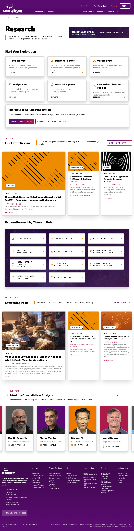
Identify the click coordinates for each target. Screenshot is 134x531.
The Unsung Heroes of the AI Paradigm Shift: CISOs (116, 337)
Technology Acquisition (53, 481)
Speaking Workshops (53, 485)
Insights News (123, 473)
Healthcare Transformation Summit (106, 482)
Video (120, 483)
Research (39, 11)
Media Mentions (11, 495)
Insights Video (71, 478)
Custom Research (55, 478)
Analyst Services (56, 11)
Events (100, 11)
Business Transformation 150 (90, 474)
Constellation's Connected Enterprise (105, 474)
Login (113, 6)
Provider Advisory (55, 476)
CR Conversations (72, 483)
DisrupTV (69, 473)
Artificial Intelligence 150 (90, 484)
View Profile (18, 445)
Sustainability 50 (89, 487)
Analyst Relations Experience (106, 487)
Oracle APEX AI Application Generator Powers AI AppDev (116, 179)
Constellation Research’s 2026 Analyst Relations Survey (81, 179)
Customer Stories (124, 476)
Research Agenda (37, 476)
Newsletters (122, 478)
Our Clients (9, 492)
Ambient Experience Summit (107, 491)
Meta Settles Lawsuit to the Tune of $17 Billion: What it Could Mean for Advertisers (33, 358)
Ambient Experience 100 (90, 480)
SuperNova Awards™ (90, 477)
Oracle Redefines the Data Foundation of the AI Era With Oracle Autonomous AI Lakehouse (33, 198)
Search (124, 11)
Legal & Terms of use (12, 504)
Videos (73, 11)
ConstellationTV (71, 476)
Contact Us (84, 6)
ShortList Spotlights (73, 480)
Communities (86, 11)
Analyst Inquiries (54, 473)
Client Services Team (12, 502)
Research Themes (38, 485)
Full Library (35, 473)
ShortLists (35, 480)
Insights (112, 11)
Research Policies (38, 487)
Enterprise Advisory (55, 488)
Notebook (121, 480)
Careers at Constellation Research (17, 497)
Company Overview (12, 490)
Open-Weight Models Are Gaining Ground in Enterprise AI (83, 338)
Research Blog (36, 478)
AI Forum (104, 479)
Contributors (36, 483)
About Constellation (100, 6)
